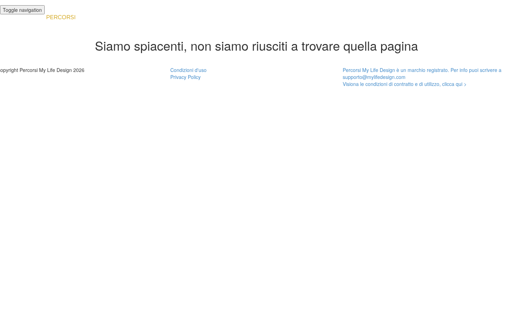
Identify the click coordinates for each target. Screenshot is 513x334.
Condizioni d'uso (188, 69)
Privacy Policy (185, 76)
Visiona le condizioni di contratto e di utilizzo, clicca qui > (405, 83)
